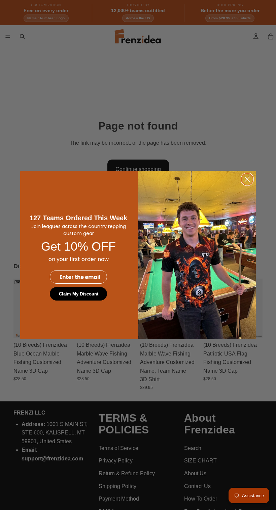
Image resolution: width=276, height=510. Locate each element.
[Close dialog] (247, 179)
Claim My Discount (78, 293)
